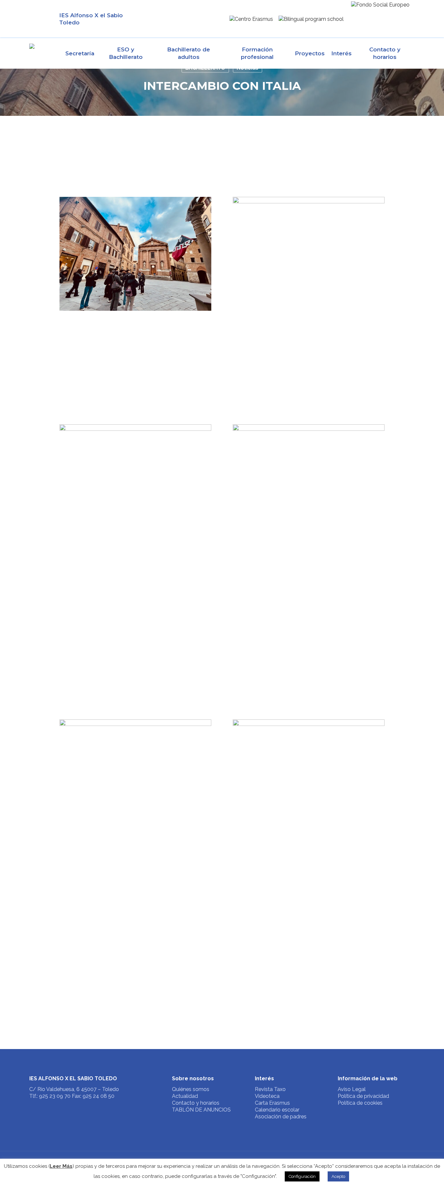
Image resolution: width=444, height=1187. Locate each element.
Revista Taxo (270, 1089)
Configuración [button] (302, 1176)
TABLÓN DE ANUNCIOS (201, 1110)
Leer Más (61, 1166)
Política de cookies (360, 1103)
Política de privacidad (363, 1096)
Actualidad (185, 1096)
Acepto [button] (338, 1176)
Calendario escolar (277, 1110)
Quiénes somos (190, 1089)
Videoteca (267, 1096)
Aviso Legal (352, 1089)
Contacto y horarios (195, 1103)
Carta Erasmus (272, 1103)
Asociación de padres (281, 1116)
